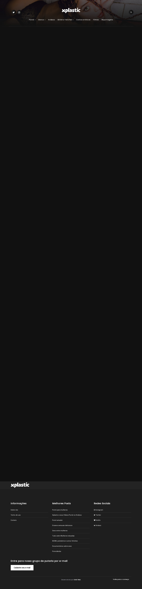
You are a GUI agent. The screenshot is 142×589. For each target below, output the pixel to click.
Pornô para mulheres (60, 510)
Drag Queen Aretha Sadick (71, 203)
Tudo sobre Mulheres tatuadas (63, 536)
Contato (14, 520)
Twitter (98, 515)
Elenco (41, 20)
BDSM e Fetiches (65, 20)
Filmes (96, 20)
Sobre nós (14, 510)
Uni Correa (65, 340)
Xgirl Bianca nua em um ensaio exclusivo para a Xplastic (20, 413)
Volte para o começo (121, 579)
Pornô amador (57, 520)
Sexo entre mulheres (59, 530)
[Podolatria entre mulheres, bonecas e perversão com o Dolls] (102, 66)
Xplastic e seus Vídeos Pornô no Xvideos (67, 515)
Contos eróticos (83, 20)
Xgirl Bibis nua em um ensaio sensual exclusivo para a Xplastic (118, 160)
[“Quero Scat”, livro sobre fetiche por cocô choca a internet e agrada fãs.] (102, 80)
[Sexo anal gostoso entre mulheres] (102, 43)
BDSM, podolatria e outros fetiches (65, 541)
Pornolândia (43, 213)
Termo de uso (16, 515)
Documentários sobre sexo (62, 546)
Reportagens (107, 20)
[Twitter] (13, 12)
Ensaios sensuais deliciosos (62, 525)
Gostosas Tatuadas (51, 340)
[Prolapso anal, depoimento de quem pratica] (102, 55)
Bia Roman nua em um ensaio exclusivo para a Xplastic (118, 146)
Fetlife (98, 520)
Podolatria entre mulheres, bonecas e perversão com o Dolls (119, 67)
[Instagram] (19, 12)
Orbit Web (77, 580)
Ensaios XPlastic (36, 340)
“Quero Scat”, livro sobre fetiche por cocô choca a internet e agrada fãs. (119, 81)
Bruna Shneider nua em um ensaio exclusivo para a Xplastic (50, 413)
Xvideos (51, 20)
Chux (39, 206)
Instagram (99, 510)
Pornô (31, 20)
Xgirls (22, 92)
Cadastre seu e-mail (22, 568)
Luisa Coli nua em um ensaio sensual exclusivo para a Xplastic (79, 413)
